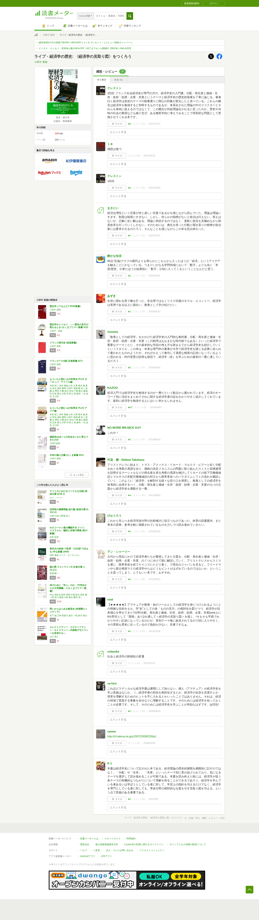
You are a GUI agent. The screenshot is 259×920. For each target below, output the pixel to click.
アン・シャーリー (118, 551)
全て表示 (101, 79)
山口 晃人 (54, 636)
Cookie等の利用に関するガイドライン (143, 844)
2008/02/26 (149, 743)
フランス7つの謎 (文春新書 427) (66, 361)
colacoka (113, 651)
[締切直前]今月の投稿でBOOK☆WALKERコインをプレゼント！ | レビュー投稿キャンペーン (86, 42)
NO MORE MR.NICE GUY (124, 427)
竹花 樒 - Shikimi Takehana (125, 459)
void (110, 599)
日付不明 (153, 799)
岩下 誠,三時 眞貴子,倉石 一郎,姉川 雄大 (68, 615)
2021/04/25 (154, 188)
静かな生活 (114, 255)
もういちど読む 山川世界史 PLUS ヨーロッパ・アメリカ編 (68, 380)
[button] (129, 16)
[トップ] (36, 35)
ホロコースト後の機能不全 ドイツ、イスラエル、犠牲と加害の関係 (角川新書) (68, 530)
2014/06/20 (154, 439)
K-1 (109, 763)
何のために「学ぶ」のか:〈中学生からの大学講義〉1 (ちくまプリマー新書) (68, 588)
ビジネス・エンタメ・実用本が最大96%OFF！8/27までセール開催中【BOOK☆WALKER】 (85, 48)
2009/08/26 (154, 711)
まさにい (113, 208)
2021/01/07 (154, 235)
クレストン (114, 88)
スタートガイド (112, 838)
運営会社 (84, 844)
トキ (110, 144)
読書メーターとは (89, 838)
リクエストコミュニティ (151, 850)
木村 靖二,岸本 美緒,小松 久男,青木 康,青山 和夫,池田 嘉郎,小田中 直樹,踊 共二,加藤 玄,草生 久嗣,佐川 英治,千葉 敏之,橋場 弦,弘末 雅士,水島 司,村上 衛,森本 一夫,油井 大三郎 (69, 391)
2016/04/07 (156, 407)
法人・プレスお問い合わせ (119, 850)
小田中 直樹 (49, 35)
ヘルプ (83, 850)
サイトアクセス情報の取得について (188, 844)
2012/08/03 (154, 495)
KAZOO (112, 387)
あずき (111, 295)
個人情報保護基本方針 (106, 844)
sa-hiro (112, 683)
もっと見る (78, 475)
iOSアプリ (106, 856)
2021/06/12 (149, 156)
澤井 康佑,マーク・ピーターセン (65, 555)
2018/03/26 (154, 367)
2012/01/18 (154, 631)
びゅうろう (114, 515)
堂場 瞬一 (54, 573)
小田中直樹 (55, 443)
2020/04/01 (154, 276)
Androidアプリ (87, 856)
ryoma (111, 731)
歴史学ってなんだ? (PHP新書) (65, 306)
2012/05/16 (154, 531)
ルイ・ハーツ (56, 497)
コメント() (139, 124)
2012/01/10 (149, 663)
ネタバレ (118, 79)
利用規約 (131, 838)
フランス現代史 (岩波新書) (63, 342)
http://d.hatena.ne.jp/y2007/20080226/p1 (131, 736)
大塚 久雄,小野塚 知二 (60, 516)
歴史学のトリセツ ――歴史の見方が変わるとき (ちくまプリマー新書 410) (69, 326)
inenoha (112, 331)
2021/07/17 (154, 124)
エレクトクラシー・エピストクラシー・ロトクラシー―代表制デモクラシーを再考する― (69, 630)
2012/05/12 (154, 579)
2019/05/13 (154, 311)
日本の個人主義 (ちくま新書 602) (67, 455)
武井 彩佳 (54, 537)
